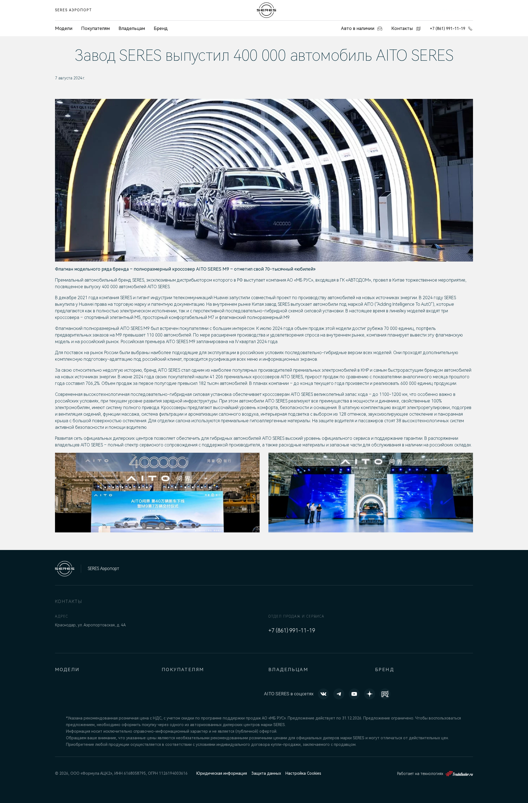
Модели (67, 669)
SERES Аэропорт (73, 10)
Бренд (161, 28)
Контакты (402, 28)
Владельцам (132, 28)
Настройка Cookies (303, 773)
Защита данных (266, 773)
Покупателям (95, 28)
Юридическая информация (221, 773)
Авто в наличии (357, 28)
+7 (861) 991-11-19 (447, 28)
